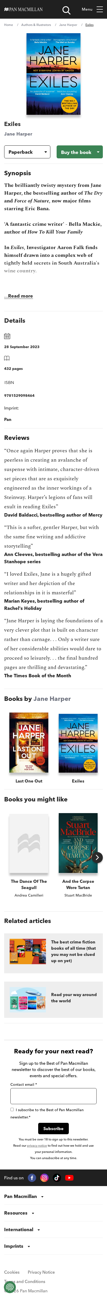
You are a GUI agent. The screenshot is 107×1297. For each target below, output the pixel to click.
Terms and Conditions (24, 1281)
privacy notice (37, 1145)
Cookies (11, 1272)
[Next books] (97, 857)
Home (8, 25)
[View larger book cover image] (53, 74)
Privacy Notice (41, 1272)
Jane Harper (68, 25)
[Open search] (66, 10)
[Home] (23, 9)
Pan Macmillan (20, 1196)
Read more (20, 296)
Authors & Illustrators (36, 25)
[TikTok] (57, 1178)
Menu (87, 9)
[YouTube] (69, 1178)
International (18, 1229)
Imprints (13, 1246)
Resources (16, 1213)
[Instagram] (44, 1178)
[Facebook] (32, 1178)
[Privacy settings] (10, 1287)
